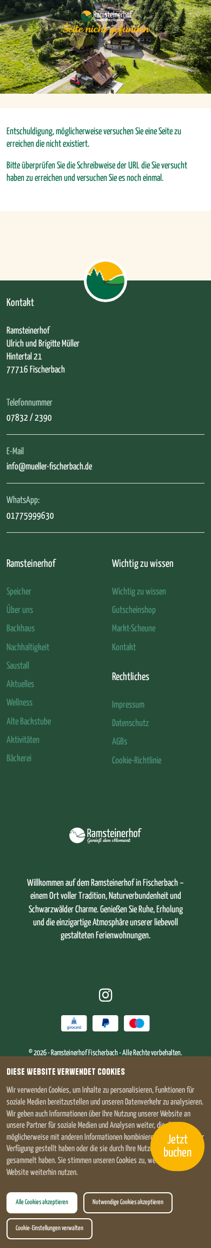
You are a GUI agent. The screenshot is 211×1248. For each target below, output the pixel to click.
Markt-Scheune (133, 628)
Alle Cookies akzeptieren (42, 1202)
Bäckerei (18, 758)
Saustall (17, 666)
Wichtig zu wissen (139, 592)
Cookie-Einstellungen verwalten (49, 1228)
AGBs (119, 742)
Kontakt (124, 647)
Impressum (128, 705)
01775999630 (30, 516)
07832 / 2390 (29, 418)
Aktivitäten (22, 740)
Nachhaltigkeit (27, 647)
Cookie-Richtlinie (136, 761)
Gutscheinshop (134, 610)
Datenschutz (130, 723)
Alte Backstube (28, 722)
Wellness (19, 703)
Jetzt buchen (177, 1146)
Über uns (19, 610)
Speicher (18, 592)
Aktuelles (20, 684)
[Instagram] (106, 996)
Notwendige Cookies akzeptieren (128, 1202)
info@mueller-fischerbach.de (49, 467)
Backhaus (20, 628)
